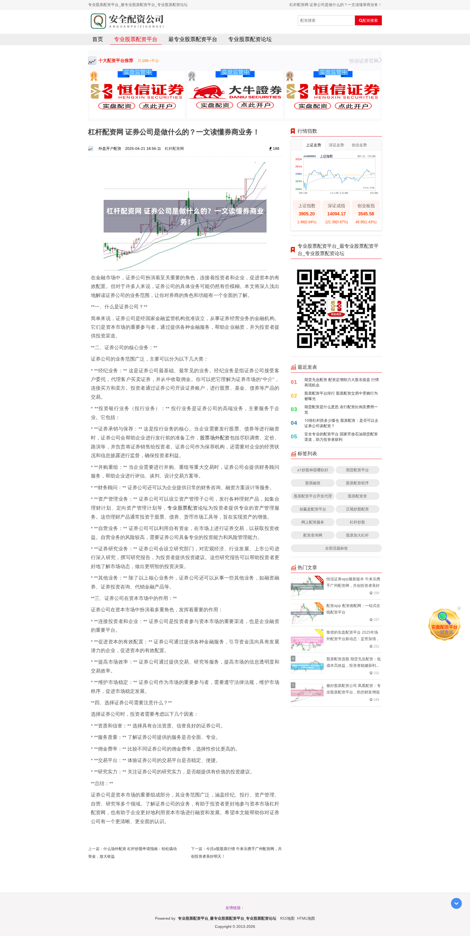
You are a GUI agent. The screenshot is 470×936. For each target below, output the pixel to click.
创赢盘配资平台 (312, 509)
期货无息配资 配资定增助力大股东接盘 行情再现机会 (341, 382)
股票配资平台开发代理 (313, 495)
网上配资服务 (312, 522)
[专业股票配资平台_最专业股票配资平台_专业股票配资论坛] (126, 20)
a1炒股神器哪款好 (312, 469)
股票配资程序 (357, 482)
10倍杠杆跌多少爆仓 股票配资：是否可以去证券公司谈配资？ (341, 423)
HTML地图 (306, 918)
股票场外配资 (215, 437)
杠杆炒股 (357, 522)
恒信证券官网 (364, 60)
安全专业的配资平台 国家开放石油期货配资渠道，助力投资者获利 (341, 436)
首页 (97, 39)
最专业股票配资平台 (192, 39)
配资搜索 (370, 20)
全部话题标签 (336, 548)
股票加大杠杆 (357, 535)
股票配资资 (357, 495)
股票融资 (312, 482)
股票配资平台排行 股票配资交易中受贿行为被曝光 (341, 395)
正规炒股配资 (357, 509)
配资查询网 (312, 535)
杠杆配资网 (174, 148)
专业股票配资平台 (135, 39)
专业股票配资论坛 (250, 39)
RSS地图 (287, 918)
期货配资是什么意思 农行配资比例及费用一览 (341, 409)
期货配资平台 (357, 469)
